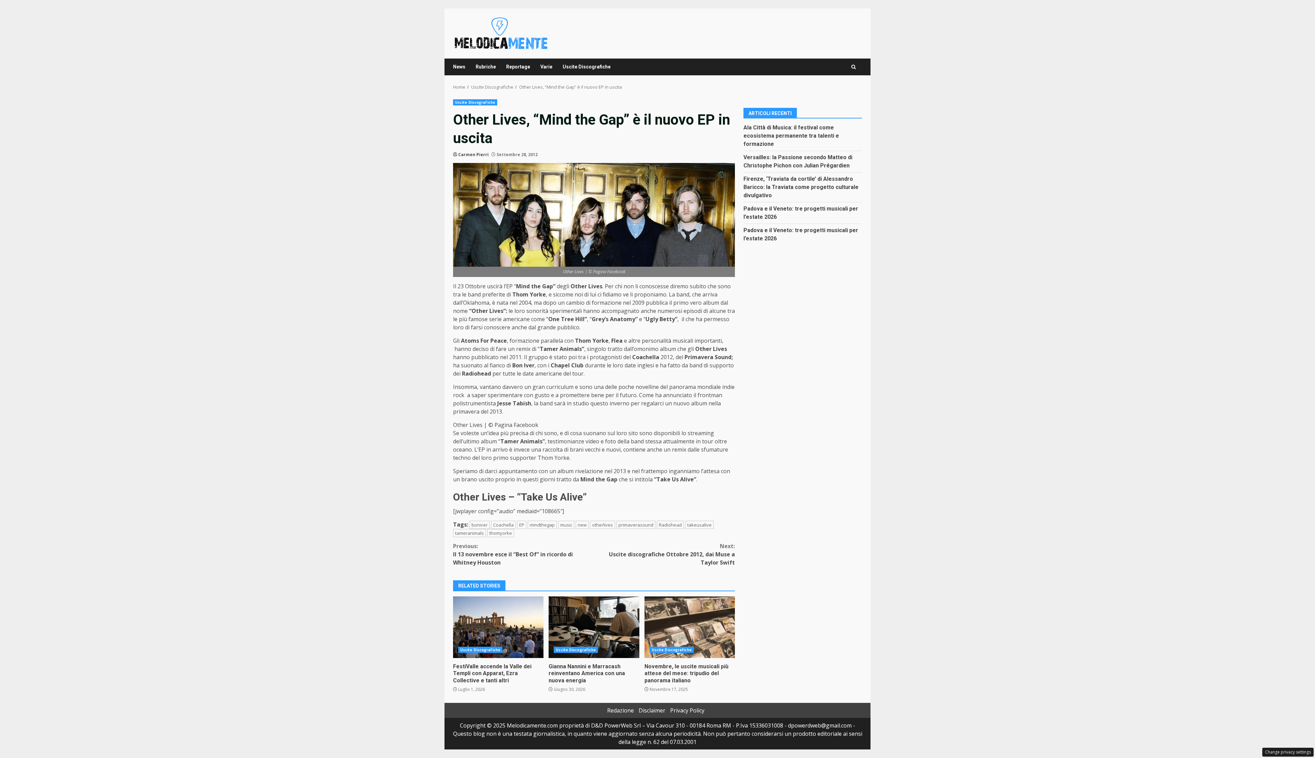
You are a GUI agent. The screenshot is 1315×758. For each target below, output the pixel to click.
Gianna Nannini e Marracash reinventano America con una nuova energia (594, 627)
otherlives (602, 525)
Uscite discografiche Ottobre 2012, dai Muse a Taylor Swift (672, 554)
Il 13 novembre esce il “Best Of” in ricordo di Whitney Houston (513, 554)
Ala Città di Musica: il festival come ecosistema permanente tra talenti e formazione (791, 135)
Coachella (503, 525)
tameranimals (469, 533)
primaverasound (635, 525)
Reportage (518, 67)
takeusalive (699, 525)
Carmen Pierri (473, 154)
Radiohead (670, 525)
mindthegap (542, 525)
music (566, 525)
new (582, 525)
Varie (546, 67)
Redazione (620, 710)
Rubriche (486, 67)
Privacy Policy (687, 710)
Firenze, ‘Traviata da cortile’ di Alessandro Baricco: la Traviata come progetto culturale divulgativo (801, 187)
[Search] (853, 67)
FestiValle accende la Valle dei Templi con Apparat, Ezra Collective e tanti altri (498, 627)
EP (521, 525)
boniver (480, 525)
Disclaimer (652, 710)
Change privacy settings (1288, 752)
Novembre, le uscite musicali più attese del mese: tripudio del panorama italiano (689, 627)
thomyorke (500, 533)
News (459, 67)
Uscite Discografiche (587, 67)
